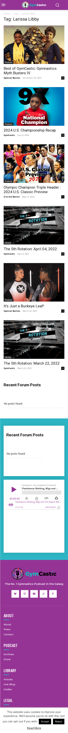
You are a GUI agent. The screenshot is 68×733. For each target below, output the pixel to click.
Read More (34, 728)
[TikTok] (43, 594)
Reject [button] (58, 721)
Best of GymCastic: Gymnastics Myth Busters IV (30, 70)
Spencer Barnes (12, 77)
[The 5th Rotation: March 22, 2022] (34, 339)
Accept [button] (45, 721)
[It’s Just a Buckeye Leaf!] (34, 282)
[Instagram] (24, 594)
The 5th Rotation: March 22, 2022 (32, 363)
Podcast (8, 62)
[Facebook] (53, 594)
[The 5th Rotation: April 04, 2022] (34, 225)
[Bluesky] (15, 594)
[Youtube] (34, 594)
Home (7, 13)
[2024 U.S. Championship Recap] (34, 106)
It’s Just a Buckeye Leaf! (24, 306)
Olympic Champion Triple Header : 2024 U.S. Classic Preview (32, 189)
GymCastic (9, 135)
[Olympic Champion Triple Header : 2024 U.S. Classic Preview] (34, 163)
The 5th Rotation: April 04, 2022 (30, 249)
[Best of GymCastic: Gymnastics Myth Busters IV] (34, 44)
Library (8, 243)
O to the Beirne (12, 196)
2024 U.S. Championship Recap (30, 130)
